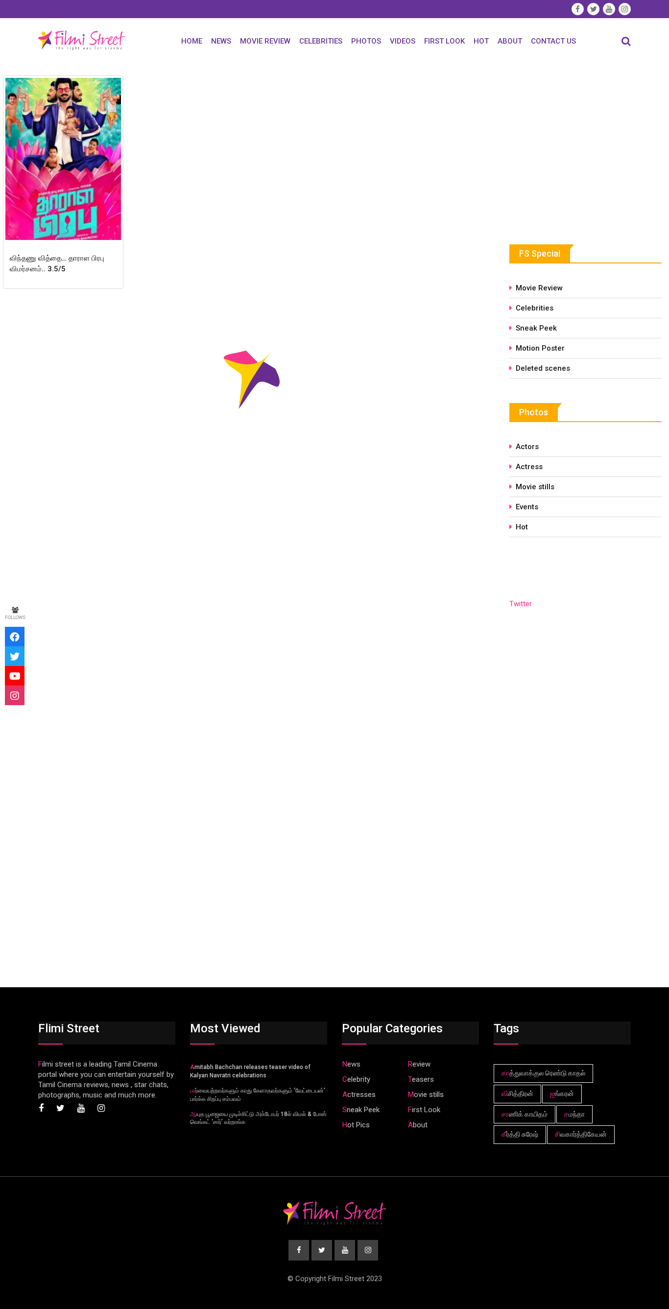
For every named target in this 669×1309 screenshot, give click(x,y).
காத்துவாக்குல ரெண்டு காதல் (543, 1073)
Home (191, 41)
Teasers (421, 1079)
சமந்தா (574, 1114)
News (221, 41)
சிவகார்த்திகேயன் (581, 1134)
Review (419, 1064)
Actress (529, 466)
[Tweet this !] (14, 656)
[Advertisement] (582, 145)
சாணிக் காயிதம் (525, 1114)
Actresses (359, 1094)
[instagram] (14, 695)
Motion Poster (540, 348)
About (510, 41)
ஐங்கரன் (562, 1093)
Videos (402, 41)
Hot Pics (356, 1124)
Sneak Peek (536, 328)
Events (527, 506)
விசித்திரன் (517, 1093)
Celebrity (356, 1079)
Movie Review (265, 41)
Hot (481, 41)
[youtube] (14, 676)
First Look (444, 41)
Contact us (553, 41)
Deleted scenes (543, 368)
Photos (366, 41)
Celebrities (320, 41)
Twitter (520, 603)
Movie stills (535, 486)
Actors (527, 446)
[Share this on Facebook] (14, 636)
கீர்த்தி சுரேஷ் (520, 1134)
